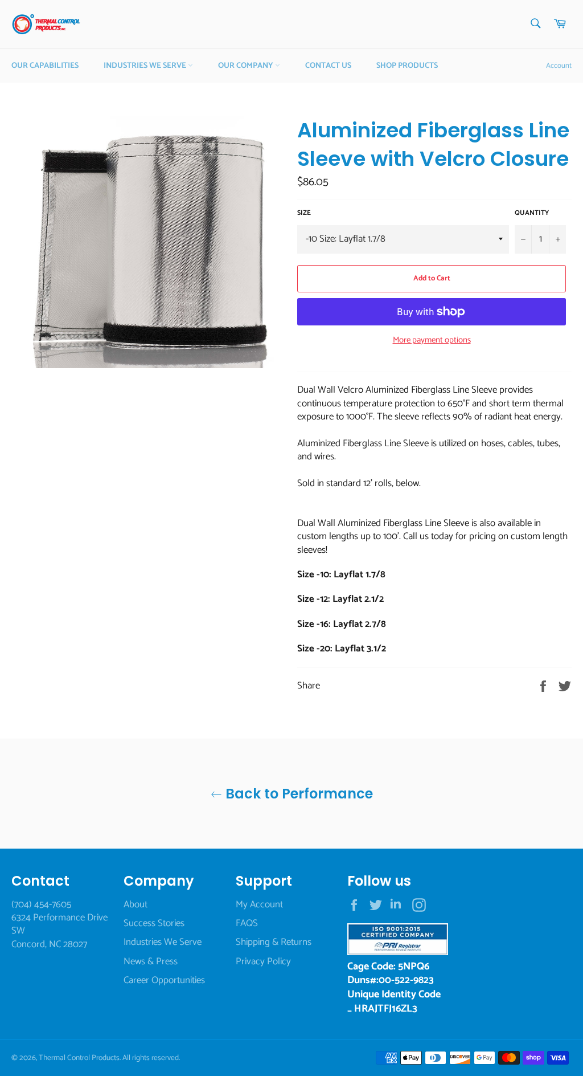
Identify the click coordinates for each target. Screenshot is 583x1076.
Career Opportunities (164, 980)
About (135, 904)
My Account (259, 904)
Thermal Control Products (79, 1057)
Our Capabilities (45, 65)
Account (559, 66)
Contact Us (328, 65)
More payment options (432, 341)
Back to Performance (297, 793)
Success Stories (154, 923)
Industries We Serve (146, 65)
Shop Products (407, 65)
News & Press (151, 961)
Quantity (532, 213)
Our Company (246, 65)
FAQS (247, 923)
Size (304, 213)
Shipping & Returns (273, 942)
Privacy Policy (263, 961)
